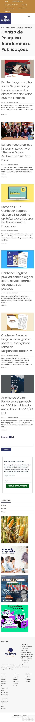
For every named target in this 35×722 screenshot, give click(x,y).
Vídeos (3, 512)
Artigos (3, 505)
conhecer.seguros (12, 102)
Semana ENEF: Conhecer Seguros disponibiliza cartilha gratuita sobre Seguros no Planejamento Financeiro (17, 216)
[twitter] (26, 719)
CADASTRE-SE (8, 11)
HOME (6, 1)
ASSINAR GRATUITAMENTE (17, 486)
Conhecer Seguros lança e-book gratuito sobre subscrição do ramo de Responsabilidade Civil (17, 343)
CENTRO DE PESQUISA (17, 1)
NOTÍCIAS (24, 5)
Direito (15, 679)
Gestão (15, 683)
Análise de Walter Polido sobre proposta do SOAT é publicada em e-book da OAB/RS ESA (17, 405)
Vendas (15, 686)
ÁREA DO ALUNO (22, 8)
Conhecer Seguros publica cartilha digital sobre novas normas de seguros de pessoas (17, 281)
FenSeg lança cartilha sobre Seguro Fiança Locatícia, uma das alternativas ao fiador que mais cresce (16, 90)
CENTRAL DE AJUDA (9, 8)
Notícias (3, 102)
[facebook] (23, 719)
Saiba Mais (4, 114)
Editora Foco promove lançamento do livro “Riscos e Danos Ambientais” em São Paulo (16, 152)
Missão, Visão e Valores (3, 683)
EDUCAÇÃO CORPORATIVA (11, 5)
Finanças (16, 681)
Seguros (15, 677)
